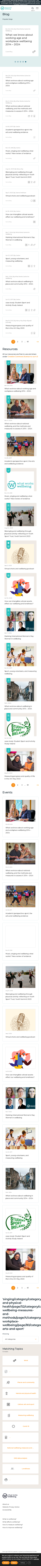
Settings (22, 1563)
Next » (37, 341)
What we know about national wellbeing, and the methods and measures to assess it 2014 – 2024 (19, 108)
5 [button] (25, 61)
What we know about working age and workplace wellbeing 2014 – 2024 (19, 83)
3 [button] (20, 61)
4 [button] (23, 61)
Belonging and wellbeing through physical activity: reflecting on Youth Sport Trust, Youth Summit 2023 (20, 174)
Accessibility (6, 1510)
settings (36, 1559)
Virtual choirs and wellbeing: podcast (20, 196)
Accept (6, 1563)
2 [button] (18, 61)
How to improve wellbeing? (12, 1527)
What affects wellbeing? (11, 1522)
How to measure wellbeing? (12, 1525)
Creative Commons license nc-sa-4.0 (23, 357)
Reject (14, 1563)
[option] (20, 40)
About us (5, 1504)
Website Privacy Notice (10, 1507)
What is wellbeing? (9, 1519)
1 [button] (15, 61)
